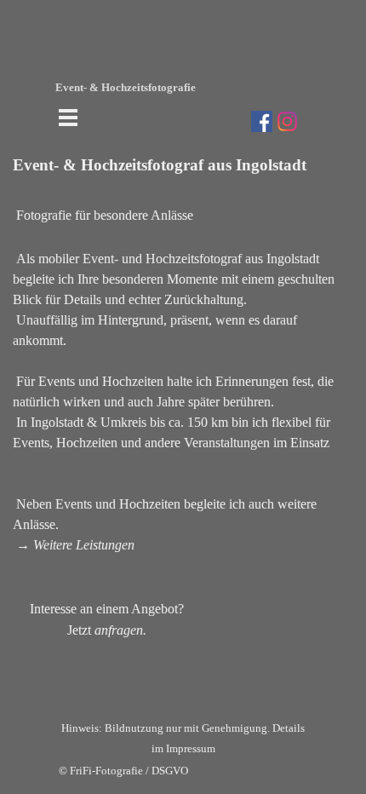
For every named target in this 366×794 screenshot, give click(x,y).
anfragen (118, 630)
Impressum (190, 748)
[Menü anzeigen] (68, 117)
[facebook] (261, 121)
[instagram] (287, 121)
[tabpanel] (183, 397)
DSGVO (170, 770)
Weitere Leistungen (83, 545)
